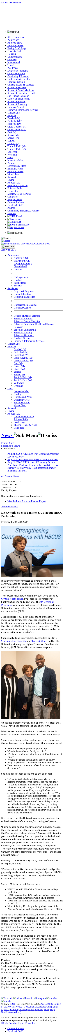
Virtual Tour (13, 174)
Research (11, 177)
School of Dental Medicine (20, 90)
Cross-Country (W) (16, 129)
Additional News (9, 506)
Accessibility (46, 1004)
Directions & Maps (16, 166)
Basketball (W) (14, 124)
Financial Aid (14, 51)
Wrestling (12, 154)
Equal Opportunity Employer (15, 1009)
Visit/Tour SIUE (15, 45)
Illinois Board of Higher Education (18, 1023)
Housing (11, 54)
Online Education (16, 73)
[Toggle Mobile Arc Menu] (8, 246)
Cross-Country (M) (16, 126)
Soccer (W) (13, 138)
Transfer (11, 65)
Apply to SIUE (14, 42)
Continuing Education (18, 76)
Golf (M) (11, 132)
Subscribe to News (10, 445)
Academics (12, 68)
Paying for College (16, 48)
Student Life (13, 112)
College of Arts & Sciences (20, 84)
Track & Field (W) (16, 149)
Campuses (12, 196)
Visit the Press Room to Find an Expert (26, 501)
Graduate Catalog (16, 82)
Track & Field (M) (16, 146)
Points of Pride (14, 188)
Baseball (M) (13, 118)
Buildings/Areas (15, 168)
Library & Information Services (22, 110)
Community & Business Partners (23, 210)
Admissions (13, 40)
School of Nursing (16, 101)
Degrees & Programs (17, 70)
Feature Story (7, 443)
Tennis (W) (12, 143)
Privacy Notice (14, 1006)
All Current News (10, 476)
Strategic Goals (39, 641)
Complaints (52, 1006)
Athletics (11, 115)
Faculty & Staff (15, 205)
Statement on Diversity (13, 641)
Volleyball (12, 152)
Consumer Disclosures (35, 1006)
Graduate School (15, 107)
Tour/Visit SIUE (22, 402)
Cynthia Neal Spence (12, 598)
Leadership (12, 191)
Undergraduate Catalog (18, 79)
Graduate (11, 59)
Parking (11, 163)
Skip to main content (11, 2)
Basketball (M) (14, 121)
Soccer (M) (12, 135)
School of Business (16, 87)
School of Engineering (18, 98)
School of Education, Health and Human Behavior (21, 94)
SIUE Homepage (15, 37)
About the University (17, 185)
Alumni (11, 208)
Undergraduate (14, 56)
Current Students (15, 202)
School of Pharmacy (17, 104)
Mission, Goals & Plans (19, 194)
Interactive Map (15, 160)
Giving (10, 180)
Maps (10, 157)
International (13, 62)
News (7, 435)
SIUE (13, 1004)
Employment (36, 1009)
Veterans (11, 213)
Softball (11, 140)
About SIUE (13, 182)
